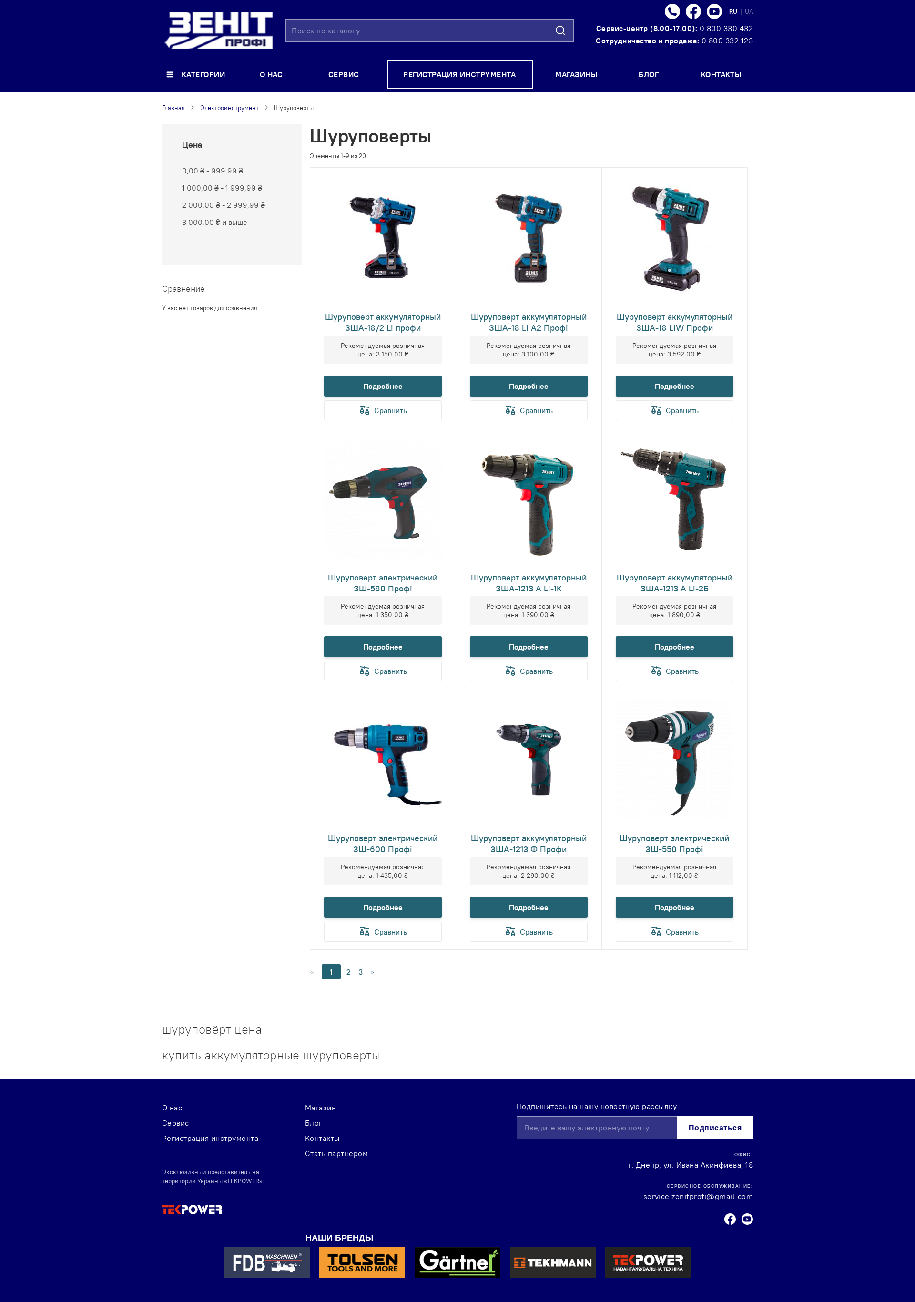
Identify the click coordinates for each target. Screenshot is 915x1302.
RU (734, 11)
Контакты (322, 1138)
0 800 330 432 (726, 28)
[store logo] (218, 30)
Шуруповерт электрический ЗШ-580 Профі (382, 583)
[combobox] (429, 30)
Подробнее (383, 386)
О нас (172, 1107)
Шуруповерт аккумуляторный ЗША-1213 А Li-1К (529, 583)
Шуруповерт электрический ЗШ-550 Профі (674, 843)
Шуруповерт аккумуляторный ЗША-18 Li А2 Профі (529, 322)
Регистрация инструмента (210, 1138)
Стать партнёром (336, 1153)
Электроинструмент (229, 108)
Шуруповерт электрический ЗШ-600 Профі (382, 843)
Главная (173, 108)
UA (749, 11)
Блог (314, 1123)
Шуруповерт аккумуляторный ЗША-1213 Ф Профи (529, 843)
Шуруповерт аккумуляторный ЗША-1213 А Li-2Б (674, 583)
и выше (214, 222)
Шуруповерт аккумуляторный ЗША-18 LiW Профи (674, 322)
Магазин (320, 1107)
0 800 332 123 (727, 40)
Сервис (175, 1123)
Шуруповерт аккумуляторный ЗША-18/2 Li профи (383, 322)
